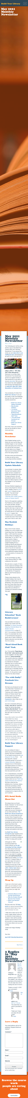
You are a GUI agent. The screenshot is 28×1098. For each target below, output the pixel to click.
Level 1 (20, 489)
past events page (10, 701)
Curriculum (14, 1095)
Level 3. (8, 513)
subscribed (12, 381)
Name (7, 1050)
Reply (11, 991)
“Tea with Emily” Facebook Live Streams (13, 680)
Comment (8, 1032)
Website (7, 1061)
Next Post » (20, 945)
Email (7, 1055)
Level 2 (10, 491)
